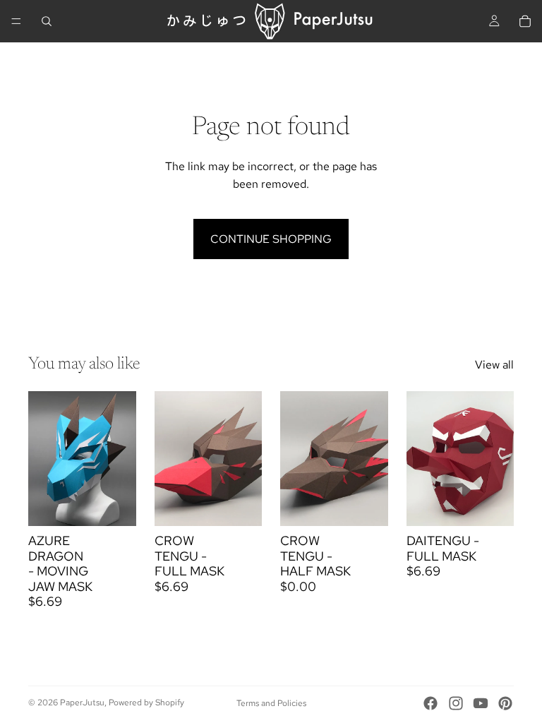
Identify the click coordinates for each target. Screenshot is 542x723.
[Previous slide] (43, 458)
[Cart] (525, 21)
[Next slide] (120, 458)
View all (494, 364)
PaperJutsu (82, 702)
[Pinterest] (505, 703)
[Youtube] (480, 703)
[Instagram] (455, 703)
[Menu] (16, 21)
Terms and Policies (271, 703)
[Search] (46, 21)
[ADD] (114, 504)
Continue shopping (271, 239)
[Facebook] (430, 703)
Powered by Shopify (146, 702)
